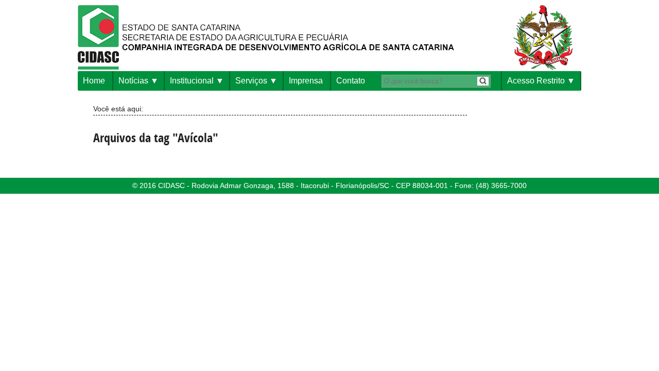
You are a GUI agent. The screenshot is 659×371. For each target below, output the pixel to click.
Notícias (133, 80)
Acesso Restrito (536, 80)
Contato (350, 80)
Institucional (192, 80)
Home (94, 80)
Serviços (251, 80)
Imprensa (306, 80)
